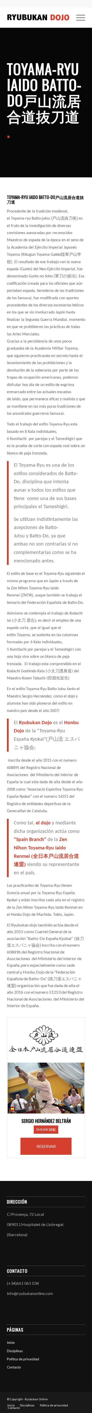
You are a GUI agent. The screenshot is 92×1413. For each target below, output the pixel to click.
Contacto (14, 1367)
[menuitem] (78, 17)
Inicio (11, 1342)
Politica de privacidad (23, 1359)
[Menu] (78, 17)
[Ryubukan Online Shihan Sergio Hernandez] (38, 17)
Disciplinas (15, 1351)
